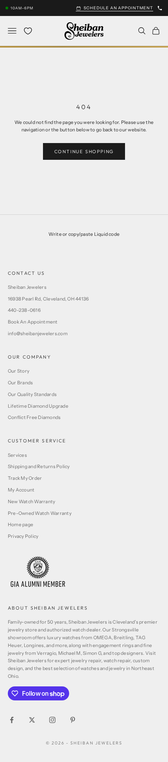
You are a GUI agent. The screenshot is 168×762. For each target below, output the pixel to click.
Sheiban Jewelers (27, 287)
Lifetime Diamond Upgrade (38, 406)
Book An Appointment (33, 322)
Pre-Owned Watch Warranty (39, 513)
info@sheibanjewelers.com (38, 333)
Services (17, 455)
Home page (20, 524)
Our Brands (20, 382)
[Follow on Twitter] (32, 720)
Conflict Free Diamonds (34, 417)
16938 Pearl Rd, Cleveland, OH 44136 (48, 299)
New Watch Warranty (31, 501)
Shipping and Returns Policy (39, 466)
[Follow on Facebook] (12, 720)
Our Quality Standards (32, 394)
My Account (21, 490)
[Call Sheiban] (160, 8)
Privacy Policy (23, 536)
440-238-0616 (24, 310)
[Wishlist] (28, 31)
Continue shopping (84, 151)
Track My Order (25, 478)
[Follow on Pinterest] (73, 720)
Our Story (18, 371)
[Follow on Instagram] (52, 720)
